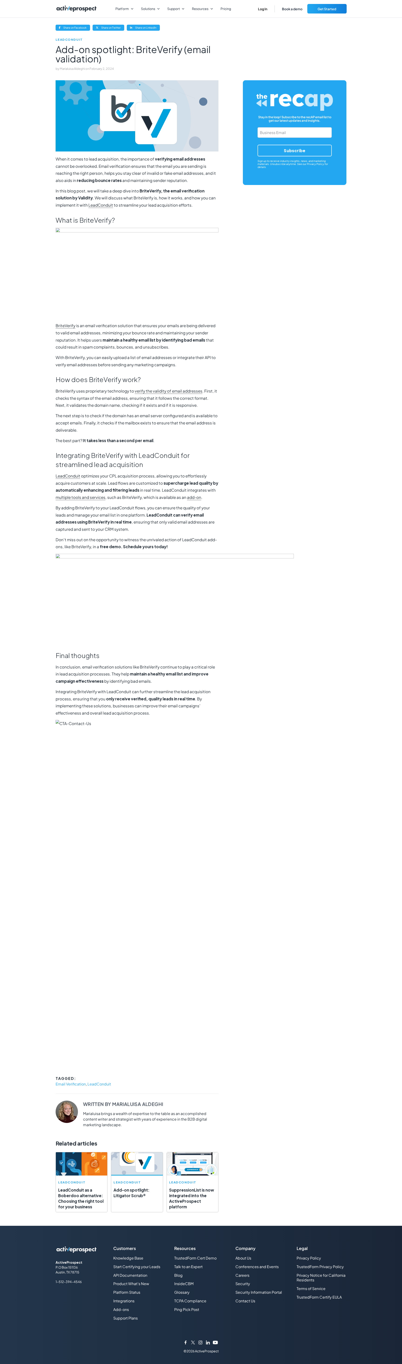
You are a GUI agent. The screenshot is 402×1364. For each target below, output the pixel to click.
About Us (243, 1258)
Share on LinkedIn (147, 28)
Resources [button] (200, 9)
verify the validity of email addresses (168, 390)
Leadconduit (69, 39)
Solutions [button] (148, 9)
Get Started (327, 9)
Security (242, 1283)
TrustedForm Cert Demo (195, 1258)
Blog (178, 1275)
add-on (194, 497)
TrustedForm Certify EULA (319, 1297)
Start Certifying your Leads (136, 1266)
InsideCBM (184, 1283)
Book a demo (292, 8)
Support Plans (125, 1318)
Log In (262, 8)
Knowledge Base (128, 1258)
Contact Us (245, 1300)
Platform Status (126, 1292)
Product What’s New (131, 1283)
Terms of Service (311, 1288)
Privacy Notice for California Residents (321, 1278)
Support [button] (173, 9)
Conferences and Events (257, 1266)
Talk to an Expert (188, 1266)
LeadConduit (100, 205)
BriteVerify (65, 325)
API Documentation (130, 1275)
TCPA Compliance (190, 1300)
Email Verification (71, 1084)
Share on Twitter (112, 28)
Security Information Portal (258, 1292)
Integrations (123, 1300)
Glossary (182, 1292)
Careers (242, 1275)
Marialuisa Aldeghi (72, 69)
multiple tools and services (80, 497)
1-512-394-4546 (69, 1282)
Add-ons (121, 1309)
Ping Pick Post (186, 1309)
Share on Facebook (76, 28)
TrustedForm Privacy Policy (320, 1266)
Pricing (226, 9)
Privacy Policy (315, 163)
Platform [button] (122, 9)
